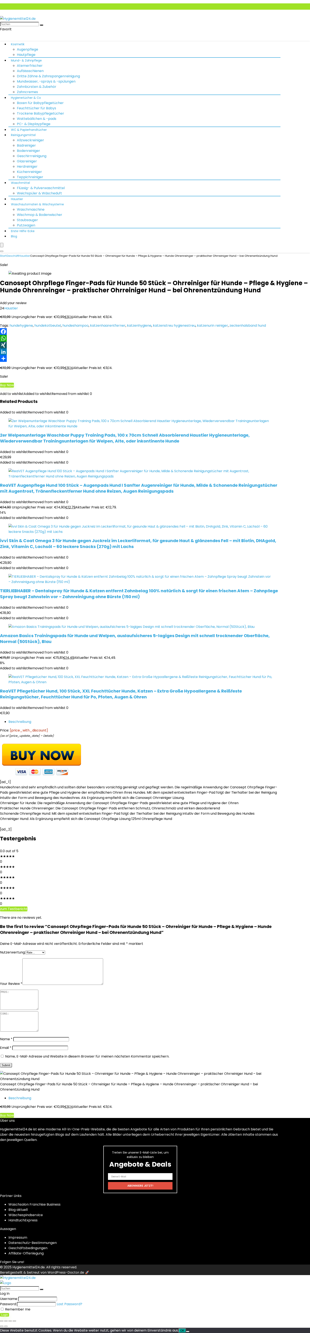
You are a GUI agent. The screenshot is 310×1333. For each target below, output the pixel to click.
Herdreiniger (27, 166)
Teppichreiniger (30, 177)
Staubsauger (27, 220)
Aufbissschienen (30, 70)
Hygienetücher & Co (26, 98)
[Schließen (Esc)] (14, 1321)
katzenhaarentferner (107, 325)
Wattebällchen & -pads (36, 118)
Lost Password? (69, 1304)
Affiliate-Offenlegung (26, 1253)
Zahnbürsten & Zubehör (36, 86)
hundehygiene (21, 325)
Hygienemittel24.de (28, 1267)
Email (5, 1047)
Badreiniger (26, 145)
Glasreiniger (27, 161)
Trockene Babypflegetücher (40, 113)
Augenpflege (27, 49)
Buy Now (7, 385)
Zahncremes (27, 92)
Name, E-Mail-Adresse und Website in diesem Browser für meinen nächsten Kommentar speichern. (87, 1056)
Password (8, 1304)
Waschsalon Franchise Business (34, 1204)
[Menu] (1, 245)
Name (6, 1039)
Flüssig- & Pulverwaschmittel (41, 188)
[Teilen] (155, 358)
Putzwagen (26, 225)
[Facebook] (155, 331)
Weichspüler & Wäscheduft (39, 193)
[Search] (1, 251)
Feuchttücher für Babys (36, 108)
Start (3, 256)
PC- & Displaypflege (33, 124)
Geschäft (12, 256)
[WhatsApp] (155, 338)
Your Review (11, 983)
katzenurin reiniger (212, 325)
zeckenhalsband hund (247, 325)
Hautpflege (26, 54)
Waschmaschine (30, 209)
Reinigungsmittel (23, 135)
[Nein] (187, 1331)
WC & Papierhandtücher (29, 130)
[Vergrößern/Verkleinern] (1, 1321)
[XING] (155, 345)
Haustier (17, 199)
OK (182, 1330)
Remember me (17, 1309)
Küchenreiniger (29, 171)
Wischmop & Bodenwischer (39, 214)
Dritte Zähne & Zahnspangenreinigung (48, 76)
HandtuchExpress (23, 1220)
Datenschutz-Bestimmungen (32, 1242)
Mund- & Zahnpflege (26, 60)
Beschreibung (19, 721)
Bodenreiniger (28, 150)
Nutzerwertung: (13, 952)
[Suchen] (41, 25)
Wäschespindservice (25, 1215)
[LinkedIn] (155, 351)
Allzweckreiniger (30, 140)
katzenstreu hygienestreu (174, 325)
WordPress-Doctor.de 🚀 (68, 1272)
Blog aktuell (18, 1209)
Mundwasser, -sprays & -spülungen (46, 81)
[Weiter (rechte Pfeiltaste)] (6, 1326)
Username (8, 1298)
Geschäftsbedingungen (27, 1248)
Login (4, 1314)
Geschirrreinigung (31, 156)
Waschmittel (20, 183)
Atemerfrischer (30, 65)
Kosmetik (17, 44)
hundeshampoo (75, 325)
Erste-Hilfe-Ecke (23, 231)
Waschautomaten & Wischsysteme (37, 204)
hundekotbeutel (47, 325)
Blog (14, 236)
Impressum (17, 1237)
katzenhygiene (139, 325)
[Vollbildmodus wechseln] (6, 1321)
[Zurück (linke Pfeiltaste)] (1, 1326)
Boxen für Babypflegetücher (40, 102)
